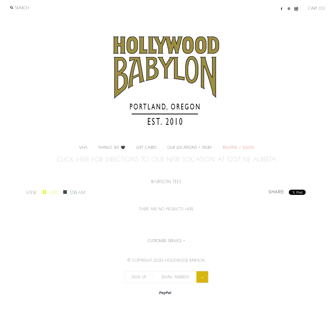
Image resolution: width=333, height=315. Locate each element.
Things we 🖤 (111, 147)
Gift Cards (146, 147)
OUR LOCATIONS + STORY (190, 147)
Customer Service (166, 241)
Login (248, 147)
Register (230, 147)
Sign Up (138, 277)
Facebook (281, 9)
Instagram (296, 9)
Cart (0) (316, 8)
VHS (83, 147)
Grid (54, 192)
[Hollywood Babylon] (166, 20)
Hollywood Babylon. (185, 260)
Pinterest (289, 9)
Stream (77, 192)
